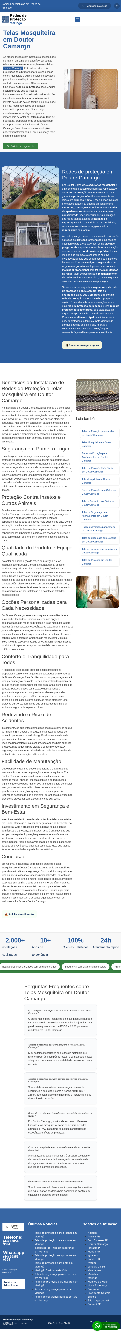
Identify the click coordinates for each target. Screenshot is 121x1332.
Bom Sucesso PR (98, 1240)
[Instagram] (117, 6)
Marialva (93, 1274)
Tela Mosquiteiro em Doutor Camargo (96, 480)
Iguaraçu (93, 1255)
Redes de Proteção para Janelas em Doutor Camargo (98, 528)
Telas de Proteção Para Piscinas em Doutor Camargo (98, 469)
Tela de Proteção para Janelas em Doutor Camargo (99, 550)
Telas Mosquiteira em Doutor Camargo (96, 444)
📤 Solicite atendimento (19, 914)
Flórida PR (94, 1251)
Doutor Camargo (13, 68)
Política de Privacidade (10, 1284)
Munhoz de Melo (98, 1281)
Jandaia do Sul (96, 1266)
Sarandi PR (94, 1304)
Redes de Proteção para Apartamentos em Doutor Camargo (95, 457)
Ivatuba (92, 1262)
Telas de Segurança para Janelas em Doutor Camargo (99, 539)
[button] (77, 19)
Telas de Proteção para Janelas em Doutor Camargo (98, 432)
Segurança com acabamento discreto (54, 966)
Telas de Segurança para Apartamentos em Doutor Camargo (95, 515)
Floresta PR (94, 1247)
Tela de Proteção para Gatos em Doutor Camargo (98, 502)
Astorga (92, 1232)
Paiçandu (93, 1289)
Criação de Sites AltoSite (59, 1323)
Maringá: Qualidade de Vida (51, 1270)
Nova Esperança (97, 1285)
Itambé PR (94, 1259)
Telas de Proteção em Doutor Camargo (97, 561)
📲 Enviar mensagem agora (82, 345)
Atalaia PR (94, 1236)
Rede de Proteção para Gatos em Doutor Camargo (99, 491)
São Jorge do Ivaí (98, 1300)
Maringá (92, 1277)
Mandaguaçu (95, 1270)
